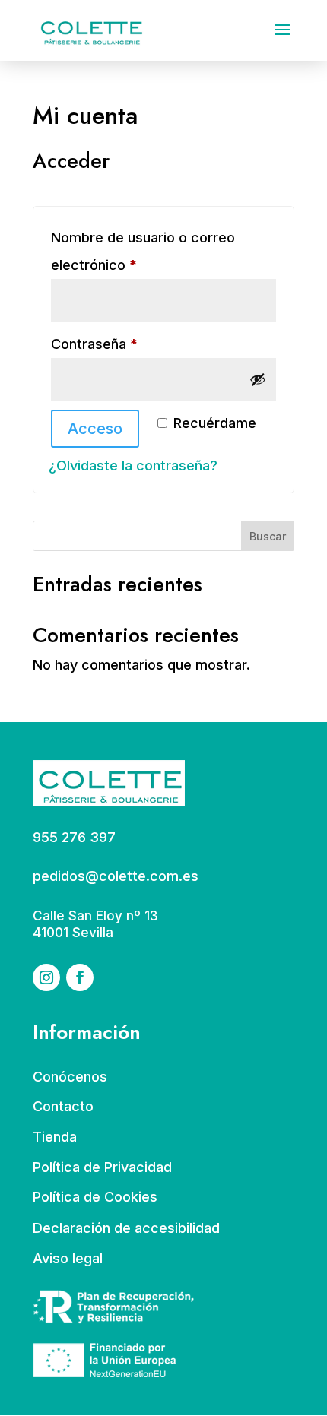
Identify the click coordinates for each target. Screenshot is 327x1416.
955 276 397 (74, 837)
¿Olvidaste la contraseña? (133, 466)
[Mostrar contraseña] (257, 379)
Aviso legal (68, 1258)
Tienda (55, 1137)
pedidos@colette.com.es (115, 876)
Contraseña (129, 343)
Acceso (95, 429)
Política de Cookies (95, 1197)
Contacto (63, 1106)
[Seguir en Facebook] (80, 977)
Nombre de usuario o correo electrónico (143, 251)
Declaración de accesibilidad (126, 1228)
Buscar (267, 536)
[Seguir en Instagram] (46, 977)
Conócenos (70, 1077)
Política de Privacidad (102, 1167)
